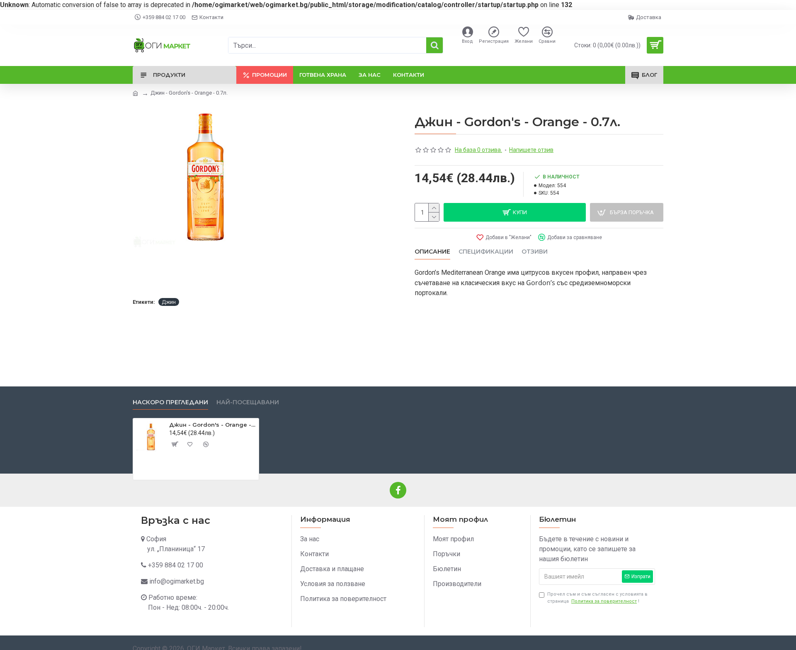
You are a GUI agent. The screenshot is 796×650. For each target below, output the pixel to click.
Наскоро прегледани (170, 402)
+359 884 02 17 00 (175, 565)
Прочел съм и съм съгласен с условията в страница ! (597, 597)
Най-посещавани (247, 402)
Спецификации (486, 251)
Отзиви (535, 251)
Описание (432, 251)
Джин (169, 302)
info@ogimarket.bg (176, 581)
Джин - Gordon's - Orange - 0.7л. (212, 424)
